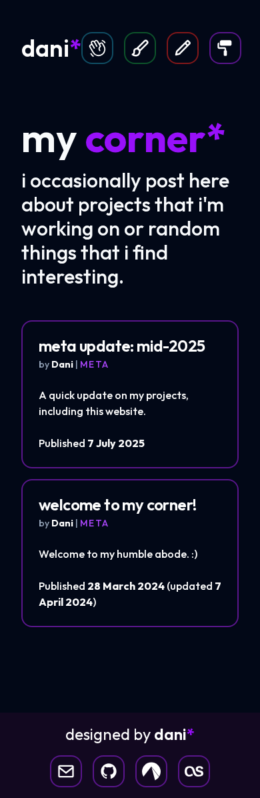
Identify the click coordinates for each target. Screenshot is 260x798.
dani (51, 48)
